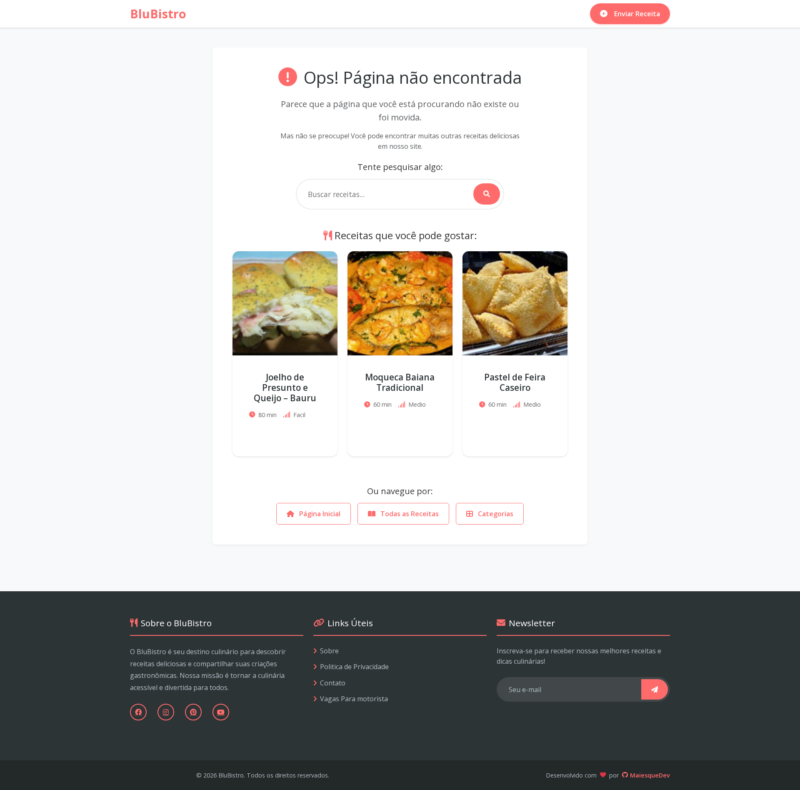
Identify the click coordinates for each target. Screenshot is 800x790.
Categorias (494, 513)
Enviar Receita (637, 13)
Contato (332, 683)
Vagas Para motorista (354, 698)
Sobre (329, 650)
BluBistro (158, 13)
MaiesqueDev (650, 775)
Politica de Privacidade (354, 666)
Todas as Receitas (409, 513)
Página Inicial (319, 513)
